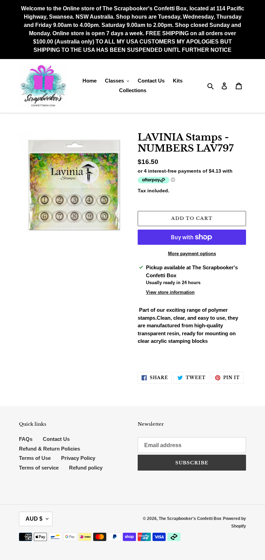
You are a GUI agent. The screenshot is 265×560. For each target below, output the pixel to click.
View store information (170, 292)
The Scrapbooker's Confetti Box (190, 518)
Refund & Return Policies (49, 449)
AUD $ (34, 519)
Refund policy (85, 468)
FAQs (25, 439)
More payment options (192, 253)
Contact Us (56, 439)
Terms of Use (35, 458)
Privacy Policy (78, 458)
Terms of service (39, 468)
